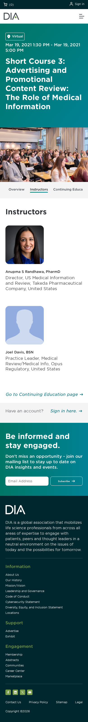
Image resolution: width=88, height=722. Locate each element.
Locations (12, 612)
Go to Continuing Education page (42, 394)
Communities (14, 665)
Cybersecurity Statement (22, 602)
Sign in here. (63, 411)
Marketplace (13, 676)
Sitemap (61, 702)
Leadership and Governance (24, 591)
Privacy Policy (38, 702)
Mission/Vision (15, 585)
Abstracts (12, 660)
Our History (13, 580)
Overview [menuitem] (17, 189)
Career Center (15, 671)
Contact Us (13, 702)
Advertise (12, 631)
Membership (13, 654)
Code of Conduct (17, 596)
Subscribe (64, 481)
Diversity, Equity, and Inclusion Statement (34, 607)
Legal (79, 702)
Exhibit (10, 636)
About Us (12, 574)
